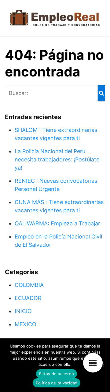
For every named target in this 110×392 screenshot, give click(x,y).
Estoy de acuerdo (56, 373)
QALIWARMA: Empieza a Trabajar (57, 223)
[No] (102, 365)
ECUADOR (28, 298)
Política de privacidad (57, 382)
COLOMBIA (29, 285)
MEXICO (25, 324)
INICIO (23, 311)
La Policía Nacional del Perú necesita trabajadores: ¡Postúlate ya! (57, 159)
